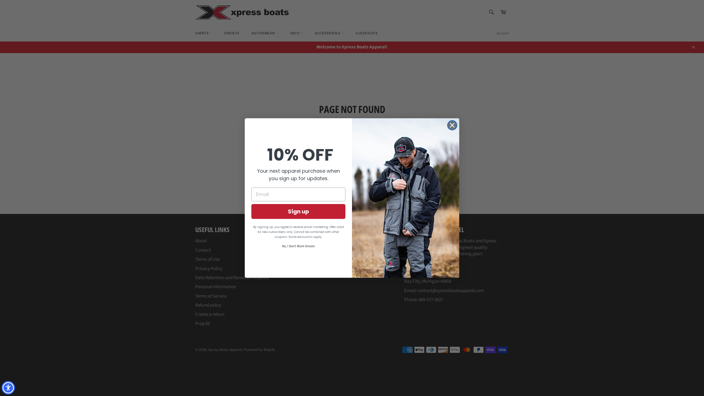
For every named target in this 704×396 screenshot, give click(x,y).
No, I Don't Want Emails (298, 246)
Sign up (298, 211)
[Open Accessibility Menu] (8, 388)
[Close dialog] (452, 125)
